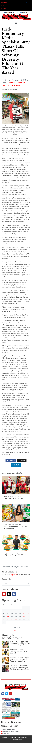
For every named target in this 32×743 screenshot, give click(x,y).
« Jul (15, 630)
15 (24, 614)
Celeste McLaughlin (15, 83)
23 (28, 617)
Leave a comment (11, 85)
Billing (2, 5)
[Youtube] (4, 594)
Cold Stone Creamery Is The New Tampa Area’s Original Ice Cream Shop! (19, 667)
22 (24, 617)
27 (16, 620)
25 (8, 620)
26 (12, 620)
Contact (3, 9)
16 (28, 614)
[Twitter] (9, 594)
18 (8, 617)
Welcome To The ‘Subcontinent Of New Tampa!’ (18, 651)
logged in (13, 575)
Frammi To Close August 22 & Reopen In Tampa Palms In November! (19, 659)
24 (4, 620)
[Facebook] (14, 594)
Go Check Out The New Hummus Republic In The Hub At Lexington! (20, 643)
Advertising (4, 2)
